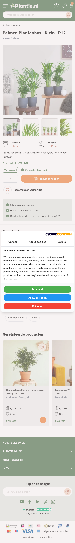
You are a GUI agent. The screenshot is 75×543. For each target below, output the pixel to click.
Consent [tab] (13, 241)
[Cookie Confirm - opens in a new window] (58, 234)
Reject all (37, 306)
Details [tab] (62, 241)
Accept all (37, 289)
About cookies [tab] (37, 241)
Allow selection (37, 297)
